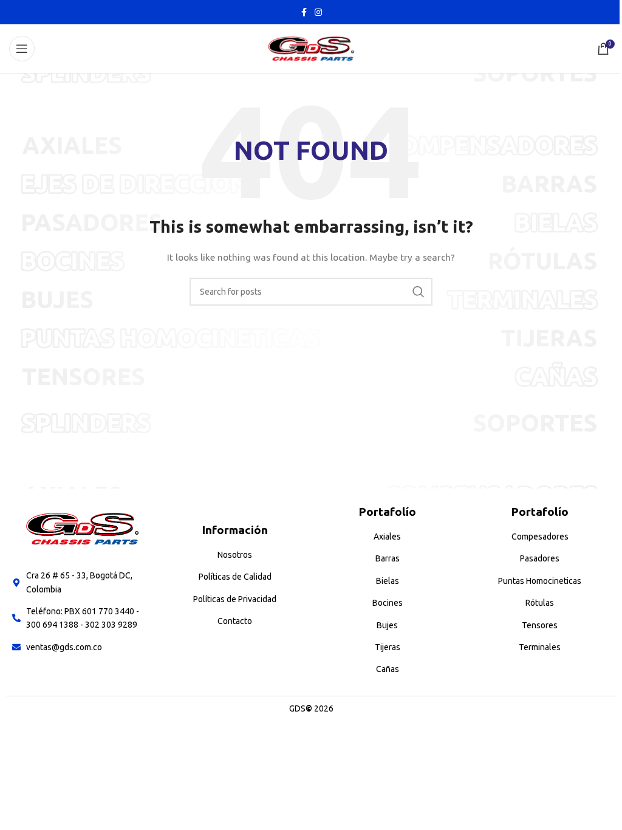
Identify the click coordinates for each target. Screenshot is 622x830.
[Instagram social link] (318, 12)
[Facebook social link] (303, 12)
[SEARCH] (418, 292)
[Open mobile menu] (22, 48)
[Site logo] (311, 48)
